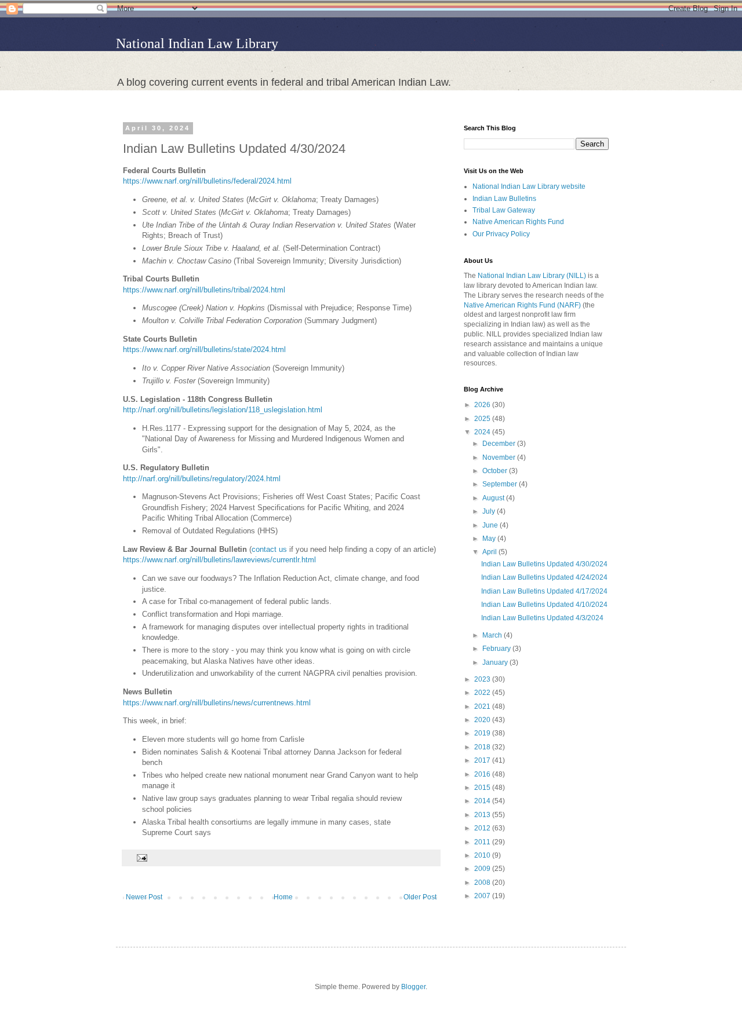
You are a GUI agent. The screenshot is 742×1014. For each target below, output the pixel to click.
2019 (483, 733)
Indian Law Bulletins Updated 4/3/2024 (542, 618)
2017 (483, 760)
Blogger (413, 987)
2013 (483, 815)
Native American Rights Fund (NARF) (522, 305)
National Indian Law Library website (528, 186)
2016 (483, 774)
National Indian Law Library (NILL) (532, 276)
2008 (483, 882)
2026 (483, 405)
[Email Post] (140, 857)
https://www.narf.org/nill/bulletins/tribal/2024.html (204, 289)
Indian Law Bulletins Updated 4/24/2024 (544, 577)
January (496, 662)
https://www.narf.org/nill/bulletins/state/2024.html (204, 349)
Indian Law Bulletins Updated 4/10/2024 (544, 605)
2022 (483, 693)
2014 (483, 801)
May (489, 539)
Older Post (420, 897)
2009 (483, 869)
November (499, 457)
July (489, 511)
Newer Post (144, 897)
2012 (483, 828)
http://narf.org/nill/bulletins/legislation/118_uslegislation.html (222, 409)
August (494, 498)
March (493, 635)
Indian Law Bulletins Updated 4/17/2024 (544, 591)
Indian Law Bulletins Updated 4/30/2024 (544, 564)
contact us (269, 549)
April (490, 552)
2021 (483, 706)
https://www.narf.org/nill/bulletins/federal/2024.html (207, 181)
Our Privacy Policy (501, 234)
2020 (483, 720)
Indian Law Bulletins (504, 199)
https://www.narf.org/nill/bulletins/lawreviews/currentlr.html (219, 559)
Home (283, 897)
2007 (483, 896)
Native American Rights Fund (518, 222)
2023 (483, 679)
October (495, 471)
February (497, 649)
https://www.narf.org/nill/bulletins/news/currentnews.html (217, 702)
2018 (483, 747)
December (499, 444)
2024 (483, 432)
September (500, 484)
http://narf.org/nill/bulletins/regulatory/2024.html (202, 478)
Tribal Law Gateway (503, 210)
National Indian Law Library (197, 43)
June (491, 525)
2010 (483, 855)
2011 (483, 842)
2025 (483, 419)
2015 (483, 788)
